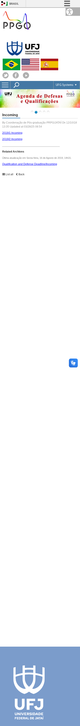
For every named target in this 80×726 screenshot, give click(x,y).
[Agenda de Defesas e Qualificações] (40, 98)
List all (9, 174)
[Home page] (16, 34)
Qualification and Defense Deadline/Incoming (29, 164)
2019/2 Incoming (12, 139)
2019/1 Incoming (12, 132)
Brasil (14, 4)
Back (21, 174)
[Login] (3, 3)
